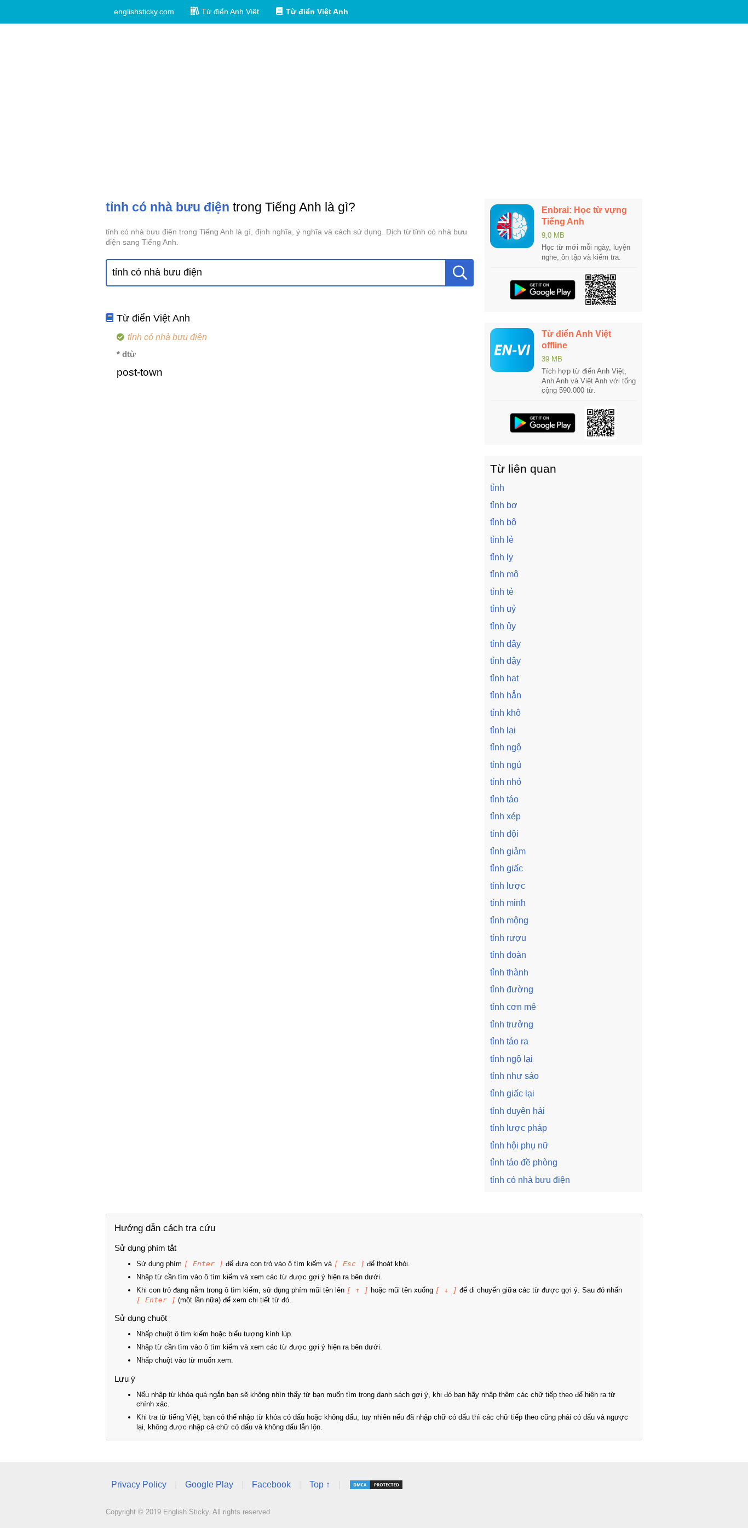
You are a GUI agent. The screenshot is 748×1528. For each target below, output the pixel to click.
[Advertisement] (374, 111)
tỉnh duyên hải (517, 1111)
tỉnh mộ (504, 574)
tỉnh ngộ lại (511, 1059)
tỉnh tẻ (502, 591)
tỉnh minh (508, 902)
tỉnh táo (504, 799)
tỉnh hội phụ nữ (519, 1145)
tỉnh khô (505, 712)
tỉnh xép (505, 816)
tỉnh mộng (509, 920)
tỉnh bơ (503, 505)
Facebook (271, 1484)
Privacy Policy (138, 1484)
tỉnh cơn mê (513, 1007)
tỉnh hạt (504, 678)
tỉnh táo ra (509, 1041)
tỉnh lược (507, 886)
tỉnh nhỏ (505, 781)
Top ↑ (319, 1484)
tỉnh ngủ (505, 764)
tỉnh (497, 487)
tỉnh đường (511, 989)
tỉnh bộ (503, 522)
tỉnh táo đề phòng (523, 1162)
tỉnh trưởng (511, 1024)
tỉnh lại (503, 730)
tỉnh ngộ (505, 747)
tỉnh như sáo (514, 1076)
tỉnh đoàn (508, 955)
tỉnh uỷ (503, 608)
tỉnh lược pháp (518, 1128)
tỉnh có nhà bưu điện (530, 1180)
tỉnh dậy (505, 660)
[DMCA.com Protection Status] (376, 1485)
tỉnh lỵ (501, 557)
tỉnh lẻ (502, 539)
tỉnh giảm (508, 851)
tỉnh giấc (506, 868)
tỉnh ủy (503, 626)
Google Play (209, 1484)
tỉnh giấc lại (512, 1093)
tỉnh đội (504, 833)
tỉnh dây (505, 643)
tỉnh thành (509, 972)
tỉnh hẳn (505, 695)
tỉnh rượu (508, 938)
